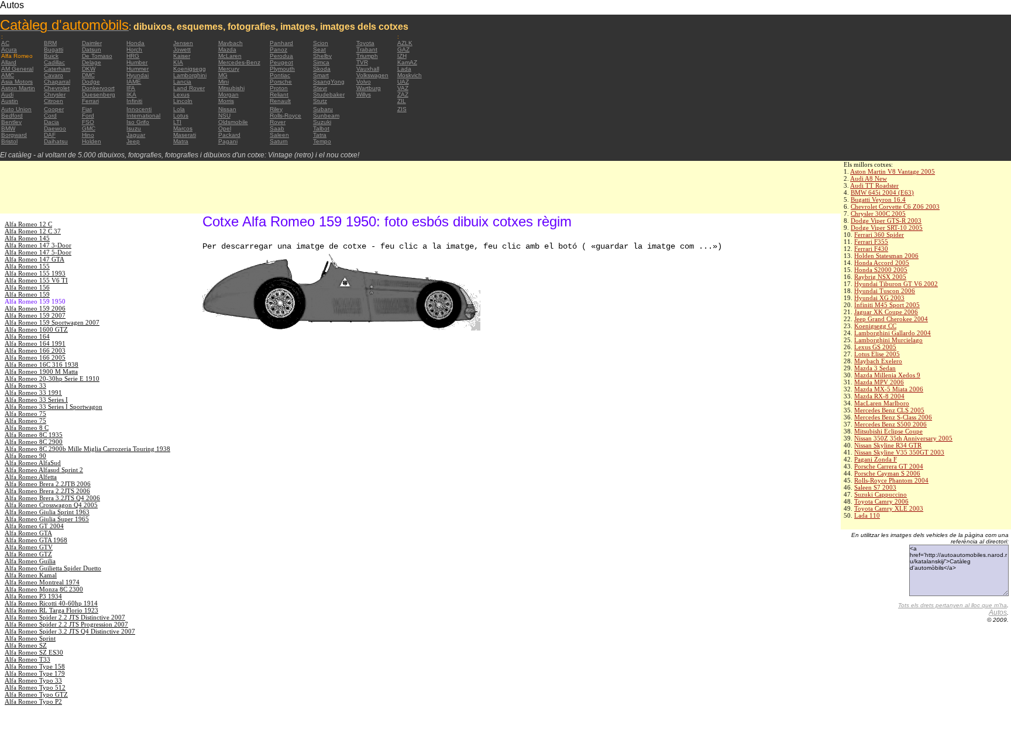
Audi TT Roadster (874, 185)
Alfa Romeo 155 (27, 266)
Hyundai (137, 75)
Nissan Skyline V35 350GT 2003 (899, 452)
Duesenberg (98, 94)
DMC (88, 75)
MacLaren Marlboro (881, 403)
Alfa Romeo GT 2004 (34, 525)
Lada (404, 69)
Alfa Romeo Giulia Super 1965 (47, 518)
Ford (88, 115)
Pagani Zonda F (875, 459)
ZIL (401, 101)
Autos (998, 612)
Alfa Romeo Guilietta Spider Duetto (53, 568)
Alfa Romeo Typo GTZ (36, 694)
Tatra (319, 135)
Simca (321, 62)
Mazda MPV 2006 (879, 382)
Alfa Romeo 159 (27, 294)
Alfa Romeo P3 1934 (33, 596)
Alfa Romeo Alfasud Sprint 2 (44, 469)
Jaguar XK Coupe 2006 (886, 311)
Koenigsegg (189, 69)
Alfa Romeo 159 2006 (35, 308)
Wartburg (368, 88)
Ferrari (90, 101)
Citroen (53, 101)
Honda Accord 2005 (881, 262)
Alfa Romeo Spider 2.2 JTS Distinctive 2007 (65, 617)
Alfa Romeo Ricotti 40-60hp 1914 (51, 603)
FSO (88, 122)
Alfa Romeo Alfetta (31, 476)
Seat (319, 49)
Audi (7, 94)
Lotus (180, 115)
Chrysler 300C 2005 (878, 213)
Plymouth (282, 69)
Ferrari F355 (871, 241)
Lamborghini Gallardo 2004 (892, 332)
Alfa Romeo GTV (29, 546)
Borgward (14, 135)
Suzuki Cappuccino (880, 494)
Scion (320, 43)
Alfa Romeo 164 (27, 336)
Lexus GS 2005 (875, 346)
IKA (131, 94)
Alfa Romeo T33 (27, 659)
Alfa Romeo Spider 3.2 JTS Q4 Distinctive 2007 (70, 631)
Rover (278, 122)
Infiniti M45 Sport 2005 (887, 304)
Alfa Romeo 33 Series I (36, 399)
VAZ (402, 88)
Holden (91, 141)
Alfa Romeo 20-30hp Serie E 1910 (52, 378)
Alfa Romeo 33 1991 (33, 392)
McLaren (230, 56)
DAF (50, 135)
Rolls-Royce (285, 115)
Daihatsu (56, 141)
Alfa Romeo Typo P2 (33, 701)
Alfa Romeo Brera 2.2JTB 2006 (48, 483)
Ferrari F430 (871, 248)
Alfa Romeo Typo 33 (33, 680)
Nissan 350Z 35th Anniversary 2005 (903, 438)
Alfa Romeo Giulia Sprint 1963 (47, 511)
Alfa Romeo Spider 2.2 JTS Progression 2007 (66, 624)
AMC (7, 75)
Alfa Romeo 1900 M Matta (41, 371)
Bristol (9, 141)
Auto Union (16, 109)
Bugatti (53, 49)
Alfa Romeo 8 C (27, 427)
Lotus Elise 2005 (877, 353)
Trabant (366, 49)
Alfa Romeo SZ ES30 (34, 652)
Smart (321, 75)
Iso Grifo (137, 122)
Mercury (228, 69)
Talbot (321, 128)
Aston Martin (18, 88)
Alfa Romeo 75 (25, 413)
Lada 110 (867, 515)
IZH (402, 56)
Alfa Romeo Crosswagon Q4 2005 (51, 504)
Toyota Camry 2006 (881, 501)
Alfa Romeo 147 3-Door (38, 245)
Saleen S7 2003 (875, 487)
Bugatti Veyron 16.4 (878, 199)
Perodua (281, 56)
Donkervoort (98, 88)
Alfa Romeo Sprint (30, 638)
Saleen (279, 135)
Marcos (182, 128)
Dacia (51, 122)
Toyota (365, 43)
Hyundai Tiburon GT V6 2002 (896, 283)
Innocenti (139, 109)
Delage (91, 62)
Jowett (182, 49)
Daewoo (55, 128)
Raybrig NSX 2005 (880, 276)
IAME (133, 81)
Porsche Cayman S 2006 (887, 473)
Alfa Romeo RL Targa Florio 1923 (51, 610)
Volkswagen (372, 75)
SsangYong (329, 81)
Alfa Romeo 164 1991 (35, 343)
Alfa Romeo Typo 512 (35, 687)
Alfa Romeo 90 (25, 455)
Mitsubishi (231, 88)
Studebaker (329, 94)
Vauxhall (367, 69)
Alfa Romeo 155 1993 (35, 273)
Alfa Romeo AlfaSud (33, 462)
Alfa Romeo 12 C (28, 224)
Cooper (54, 109)
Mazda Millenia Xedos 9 (887, 374)
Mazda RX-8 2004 (879, 396)
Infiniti (134, 101)
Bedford (12, 115)
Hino (88, 135)
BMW (8, 128)
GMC (88, 128)
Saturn (279, 141)
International (143, 115)
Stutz (320, 101)
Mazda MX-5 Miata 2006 (888, 389)
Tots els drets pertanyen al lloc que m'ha (952, 605)
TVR (362, 62)
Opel (224, 128)
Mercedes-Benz (239, 62)
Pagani (228, 141)
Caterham (57, 69)
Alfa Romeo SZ (26, 645)
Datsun (91, 49)
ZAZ (402, 94)
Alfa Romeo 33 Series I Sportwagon (53, 406)
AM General (17, 69)
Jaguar (135, 135)
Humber (136, 62)
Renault (280, 101)
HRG (132, 56)
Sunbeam (326, 115)
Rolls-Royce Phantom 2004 (891, 480)
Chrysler (55, 94)
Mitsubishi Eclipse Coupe (888, 431)
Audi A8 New (868, 178)
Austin (9, 101)
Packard (229, 135)
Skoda (322, 69)
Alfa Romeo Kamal (31, 575)
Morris (226, 101)
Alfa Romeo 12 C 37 (33, 231)
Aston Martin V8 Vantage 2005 (892, 171)
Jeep (133, 141)
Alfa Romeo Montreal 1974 (42, 582)
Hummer (137, 69)
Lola (179, 109)
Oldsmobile (233, 122)
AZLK (404, 43)
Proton (279, 88)
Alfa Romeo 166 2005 (35, 357)
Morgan (228, 94)
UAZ (403, 81)
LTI (177, 122)
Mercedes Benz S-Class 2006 (893, 417)
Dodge (91, 81)
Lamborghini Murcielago (888, 339)
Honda (135, 43)
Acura (9, 49)
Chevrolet (57, 88)
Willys (363, 94)
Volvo (363, 81)
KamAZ (407, 62)
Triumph (367, 56)
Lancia (182, 81)
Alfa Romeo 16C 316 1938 (41, 364)
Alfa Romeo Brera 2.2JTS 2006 (47, 490)
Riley (276, 109)
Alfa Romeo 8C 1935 (34, 434)
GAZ (403, 49)
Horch (134, 49)
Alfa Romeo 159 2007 (35, 315)
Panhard (281, 43)
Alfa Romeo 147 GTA (34, 259)
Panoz (278, 49)
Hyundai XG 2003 (879, 297)
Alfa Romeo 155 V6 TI (36, 280)
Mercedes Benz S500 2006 (890, 424)
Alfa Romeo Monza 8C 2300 (44, 589)
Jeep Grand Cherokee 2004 (891, 318)
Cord (50, 115)
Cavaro (53, 75)
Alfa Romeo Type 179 (35, 673)
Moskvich (409, 75)
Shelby (322, 56)
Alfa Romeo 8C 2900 (34, 441)
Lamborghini (190, 75)
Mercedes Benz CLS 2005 (889, 410)
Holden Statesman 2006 (886, 255)
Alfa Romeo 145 (27, 238)
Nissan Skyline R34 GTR (887, 445)
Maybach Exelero (878, 360)
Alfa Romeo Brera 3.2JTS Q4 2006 (52, 497)
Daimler (92, 43)
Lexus (181, 94)
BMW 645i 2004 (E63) (882, 192)
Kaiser (181, 56)
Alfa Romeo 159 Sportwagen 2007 (52, 322)
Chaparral (57, 81)
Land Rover (189, 88)
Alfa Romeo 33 (25, 385)
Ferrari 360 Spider (879, 234)
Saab (277, 128)
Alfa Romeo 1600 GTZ (36, 329)
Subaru (323, 109)
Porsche (281, 81)
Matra (180, 141)
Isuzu (133, 128)
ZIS (402, 109)
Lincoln (182, 101)
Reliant (279, 94)
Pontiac (280, 75)
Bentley (11, 122)
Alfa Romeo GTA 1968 (36, 539)
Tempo (322, 141)
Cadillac (54, 62)
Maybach (230, 43)
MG (223, 75)
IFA (130, 88)
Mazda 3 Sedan (875, 367)
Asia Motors (17, 81)
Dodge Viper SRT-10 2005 (887, 227)
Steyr (320, 88)
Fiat (87, 109)
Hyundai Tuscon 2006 (884, 290)
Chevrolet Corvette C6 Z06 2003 (895, 206)
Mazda (227, 49)
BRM (50, 43)
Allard (8, 62)
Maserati (184, 135)
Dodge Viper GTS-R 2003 (886, 220)
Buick (51, 56)
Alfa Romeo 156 (27, 287)
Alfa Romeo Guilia (30, 561)
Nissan (227, 109)
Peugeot (281, 62)
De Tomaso (97, 56)
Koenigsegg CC (875, 325)
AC (5, 43)
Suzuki (322, 122)
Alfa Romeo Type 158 (35, 666)
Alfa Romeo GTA (28, 532)
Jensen (183, 43)
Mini (223, 81)
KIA (178, 62)
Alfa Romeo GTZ (28, 554)
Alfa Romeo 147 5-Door (38, 252)
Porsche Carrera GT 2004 (888, 466)
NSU (224, 115)
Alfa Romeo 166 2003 (35, 350)
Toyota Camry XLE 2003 (888, 508)
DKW (88, 69)
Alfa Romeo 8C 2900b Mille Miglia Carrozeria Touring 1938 (87, 448)
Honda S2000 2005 (880, 269)
